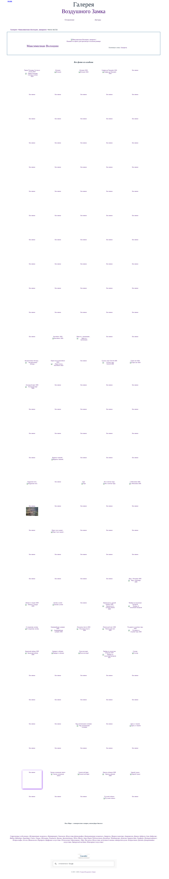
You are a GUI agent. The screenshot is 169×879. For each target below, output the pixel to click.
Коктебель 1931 (57, 336)
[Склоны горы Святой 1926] (109, 363)
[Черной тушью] (135, 774)
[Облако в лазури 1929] (32, 605)
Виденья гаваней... (57, 457)
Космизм (88, 840)
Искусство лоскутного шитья (103, 840)
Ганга (33, 838)
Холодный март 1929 (32, 385)
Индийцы (18, 838)
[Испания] (57, 72)
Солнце (135, 651)
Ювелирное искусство (95, 842)
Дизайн (140, 840)
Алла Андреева (151, 836)
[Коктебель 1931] (57, 338)
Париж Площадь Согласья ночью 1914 (32, 71)
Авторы (98, 19)
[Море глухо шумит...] (57, 532)
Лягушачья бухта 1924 (83, 627)
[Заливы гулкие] (57, 604)
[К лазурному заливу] (32, 629)
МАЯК (10, 1)
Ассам (25, 840)
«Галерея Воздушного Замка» (87, 872)
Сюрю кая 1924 (135, 360)
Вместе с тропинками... (84, 336)
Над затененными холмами (84, 724)
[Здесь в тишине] (135, 725)
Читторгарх (115, 838)
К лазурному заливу (32, 627)
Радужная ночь (32, 482)
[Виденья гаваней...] (57, 459)
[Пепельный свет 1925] (109, 629)
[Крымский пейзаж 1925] (32, 653)
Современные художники (19, 836)
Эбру (82, 840)
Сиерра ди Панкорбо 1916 (109, 70)
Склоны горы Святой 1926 (109, 360)
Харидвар (26, 838)
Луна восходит (83, 651)
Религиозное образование (71, 840)
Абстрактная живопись (38, 836)
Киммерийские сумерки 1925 (58, 627)
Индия (12, 838)
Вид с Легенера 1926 (135, 578)
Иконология (32, 840)
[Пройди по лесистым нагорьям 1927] (109, 656)
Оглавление (69, 19)
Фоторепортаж (150, 838)
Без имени (135, 70)
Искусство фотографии (75, 836)
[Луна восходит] (83, 653)
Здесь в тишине (135, 724)
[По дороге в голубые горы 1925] (135, 631)
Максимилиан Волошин (42, 46)
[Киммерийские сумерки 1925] (57, 631)
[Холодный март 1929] (32, 387)
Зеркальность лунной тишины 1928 (109, 603)
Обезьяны (44, 838)
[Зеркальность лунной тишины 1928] (109, 607)
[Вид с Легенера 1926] (135, 581)
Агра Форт (88, 838)
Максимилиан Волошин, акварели (33, 30)
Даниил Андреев (139, 836)
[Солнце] (135, 653)
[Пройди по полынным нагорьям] (135, 606)
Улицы (38, 838)
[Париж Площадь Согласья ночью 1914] (32, 75)
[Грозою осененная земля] (57, 774)
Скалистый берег (84, 772)
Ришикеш (52, 838)
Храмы (59, 838)
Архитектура (68, 838)
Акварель (124, 47)
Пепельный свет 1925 (109, 627)
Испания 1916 (84, 70)
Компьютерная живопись (94, 836)
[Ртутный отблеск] (109, 798)
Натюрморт (52, 836)
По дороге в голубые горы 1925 (135, 627)
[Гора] (83, 483)
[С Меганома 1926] (135, 483)
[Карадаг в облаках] (57, 653)
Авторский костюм (79, 842)
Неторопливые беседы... (32, 360)
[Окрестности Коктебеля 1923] (57, 364)
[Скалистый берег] (83, 774)
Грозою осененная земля (57, 772)
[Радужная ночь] (32, 483)
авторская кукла (121, 840)
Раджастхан (97, 838)
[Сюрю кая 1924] (135, 362)
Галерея (13, 30)
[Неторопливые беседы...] (32, 363)
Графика (140, 838)
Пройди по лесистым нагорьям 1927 (109, 652)
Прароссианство (117, 836)
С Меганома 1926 (135, 482)
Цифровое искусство (53, 840)
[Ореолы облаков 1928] (109, 774)
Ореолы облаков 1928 (109, 772)
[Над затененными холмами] (83, 726)
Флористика (132, 840)
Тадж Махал (78, 838)
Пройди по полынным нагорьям (135, 603)
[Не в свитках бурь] (109, 483)
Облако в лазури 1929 (32, 603)
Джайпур (106, 838)
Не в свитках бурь (109, 482)
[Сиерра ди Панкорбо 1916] (109, 72)
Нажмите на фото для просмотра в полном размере (84, 41)
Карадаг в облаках (57, 651)
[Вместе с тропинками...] (83, 339)
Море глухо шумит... (58, 530)
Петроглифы (17, 840)
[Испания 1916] (83, 72)
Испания (57, 70)
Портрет (41, 840)
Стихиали (61, 836)
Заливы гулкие (57, 603)
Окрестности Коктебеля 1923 (58, 361)
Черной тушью (135, 772)
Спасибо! (83, 856)
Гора (83, 482)
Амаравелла (129, 836)
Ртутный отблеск (109, 796)
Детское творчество (128, 838)
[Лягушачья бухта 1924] (83, 629)
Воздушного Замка (83, 11)
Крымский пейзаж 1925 (32, 651)
